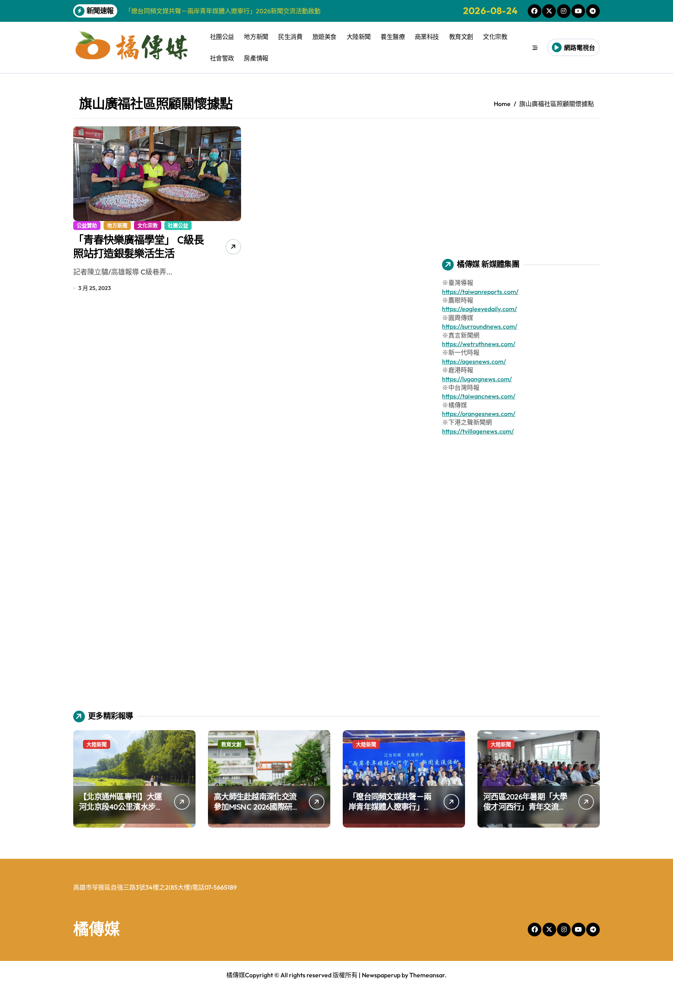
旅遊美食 (324, 37)
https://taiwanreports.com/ (480, 291)
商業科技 (427, 37)
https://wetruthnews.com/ (478, 344)
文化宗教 (495, 37)
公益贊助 (87, 225)
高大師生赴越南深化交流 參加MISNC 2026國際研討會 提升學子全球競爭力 (257, 807)
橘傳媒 (96, 928)
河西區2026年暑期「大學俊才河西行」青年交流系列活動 (525, 807)
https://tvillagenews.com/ (478, 431)
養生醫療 (393, 37)
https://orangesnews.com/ (478, 414)
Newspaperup (381, 975)
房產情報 (256, 58)
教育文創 (461, 37)
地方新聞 (256, 37)
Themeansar (427, 975)
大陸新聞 (359, 37)
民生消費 (290, 37)
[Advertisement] (522, 180)
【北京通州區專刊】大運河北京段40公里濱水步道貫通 (121, 807)
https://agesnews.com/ (474, 361)
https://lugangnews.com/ (477, 379)
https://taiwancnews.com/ (478, 396)
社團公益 (222, 37)
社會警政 (222, 58)
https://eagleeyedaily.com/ (479, 309)
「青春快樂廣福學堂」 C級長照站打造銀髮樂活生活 (138, 246)
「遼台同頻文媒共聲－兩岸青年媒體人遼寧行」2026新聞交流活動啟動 (390, 807)
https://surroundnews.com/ (479, 326)
